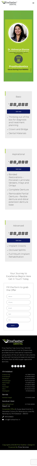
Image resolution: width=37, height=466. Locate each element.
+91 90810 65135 (30, 382)
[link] (33, 3)
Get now (18, 111)
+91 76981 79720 (30, 374)
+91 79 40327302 (30, 380)
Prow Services (23, 447)
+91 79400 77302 (30, 386)
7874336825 (8, 417)
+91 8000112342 (30, 391)
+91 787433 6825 (30, 384)
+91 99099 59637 (30, 376)
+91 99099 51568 (30, 397)
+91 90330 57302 (30, 378)
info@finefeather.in (12, 419)
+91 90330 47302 (30, 389)
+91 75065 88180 (30, 404)
